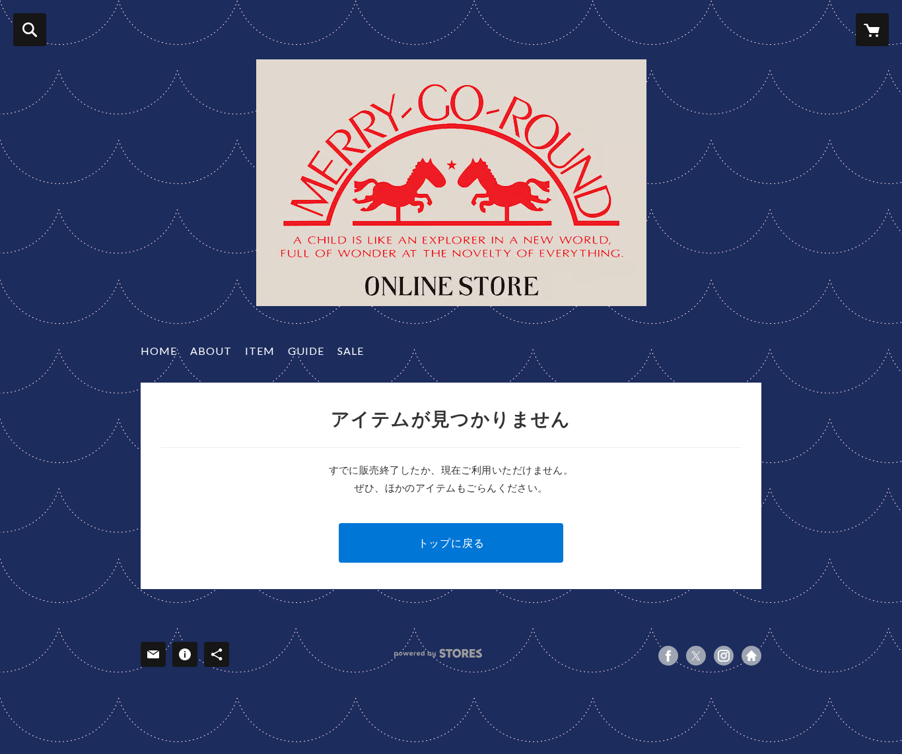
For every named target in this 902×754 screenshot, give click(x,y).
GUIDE (306, 350)
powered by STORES (438, 653)
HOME (159, 350)
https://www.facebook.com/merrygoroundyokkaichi (668, 656)
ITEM (260, 350)
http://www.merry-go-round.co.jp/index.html (751, 656)
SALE (350, 350)
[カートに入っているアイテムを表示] (872, 29)
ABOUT (211, 350)
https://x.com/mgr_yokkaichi (696, 656)
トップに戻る (451, 542)
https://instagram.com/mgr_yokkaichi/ (724, 656)
